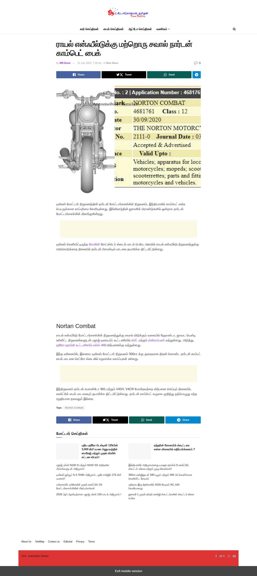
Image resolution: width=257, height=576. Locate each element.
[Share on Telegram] (196, 74)
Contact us (54, 541)
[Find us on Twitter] (222, 556)
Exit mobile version (128, 571)
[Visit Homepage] (128, 12)
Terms (91, 541)
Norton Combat (74, 407)
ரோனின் (94, 244)
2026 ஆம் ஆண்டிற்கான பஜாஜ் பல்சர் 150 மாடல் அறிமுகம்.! (88, 494)
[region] (128, 286)
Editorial (68, 541)
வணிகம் (162, 29)
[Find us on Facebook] (216, 556)
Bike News (112, 63)
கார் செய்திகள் (89, 29)
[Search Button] (234, 29)
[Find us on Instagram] (229, 556)
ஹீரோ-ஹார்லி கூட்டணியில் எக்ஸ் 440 (81, 345)
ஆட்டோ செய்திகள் (140, 29)
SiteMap (39, 541)
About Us (26, 541)
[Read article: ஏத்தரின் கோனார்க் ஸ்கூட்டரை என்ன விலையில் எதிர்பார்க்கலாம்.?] (139, 451)
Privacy (80, 541)
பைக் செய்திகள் (113, 29)
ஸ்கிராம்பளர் (156, 340)
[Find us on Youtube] (234, 556)
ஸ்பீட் (134, 340)
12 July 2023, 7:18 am (89, 63)
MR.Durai (65, 63)
